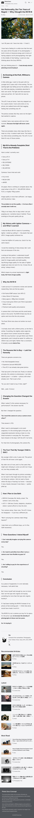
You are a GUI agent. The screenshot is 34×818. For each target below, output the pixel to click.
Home (2, 5)
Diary (7, 5)
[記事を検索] (25, 2)
